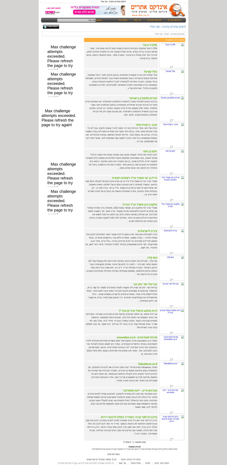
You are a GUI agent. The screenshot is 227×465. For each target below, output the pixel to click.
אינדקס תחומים (154, 20)
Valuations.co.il (147, 364)
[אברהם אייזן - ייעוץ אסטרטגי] (171, 413)
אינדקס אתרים (174, 20)
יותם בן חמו (150, 151)
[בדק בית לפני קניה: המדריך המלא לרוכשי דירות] (171, 439)
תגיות (147, 463)
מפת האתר (135, 463)
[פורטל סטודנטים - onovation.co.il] (171, 360)
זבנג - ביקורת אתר (146, 124)
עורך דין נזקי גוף (138, 449)
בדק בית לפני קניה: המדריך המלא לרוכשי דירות (129, 417)
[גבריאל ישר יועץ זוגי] (171, 306)
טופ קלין (152, 257)
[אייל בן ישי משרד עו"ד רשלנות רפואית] (171, 200)
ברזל (161, 449)
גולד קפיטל (150, 71)
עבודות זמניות (152, 449)
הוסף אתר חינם (162, 463)
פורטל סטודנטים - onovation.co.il (137, 337)
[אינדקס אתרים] (157, 16)
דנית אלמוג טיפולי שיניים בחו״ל (138, 310)
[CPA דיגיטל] (171, 67)
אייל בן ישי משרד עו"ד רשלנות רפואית (134, 178)
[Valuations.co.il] (171, 386)
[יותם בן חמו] (171, 174)
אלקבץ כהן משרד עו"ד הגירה (139, 204)
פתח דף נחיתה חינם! (130, 459)
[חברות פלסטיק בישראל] (171, 120)
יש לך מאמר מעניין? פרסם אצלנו (101, 459)
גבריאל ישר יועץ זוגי (145, 284)
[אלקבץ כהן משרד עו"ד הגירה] (171, 227)
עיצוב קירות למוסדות (101, 449)
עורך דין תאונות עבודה (121, 449)
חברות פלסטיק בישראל (143, 98)
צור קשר (137, 20)
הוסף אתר (122, 20)
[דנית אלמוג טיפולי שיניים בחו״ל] (171, 333)
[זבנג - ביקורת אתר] (171, 147)
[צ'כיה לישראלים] (171, 253)
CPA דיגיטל (150, 45)
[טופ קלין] (171, 280)
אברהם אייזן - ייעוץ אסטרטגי (140, 390)
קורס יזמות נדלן (170, 449)
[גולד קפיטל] (171, 94)
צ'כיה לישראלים (147, 231)
